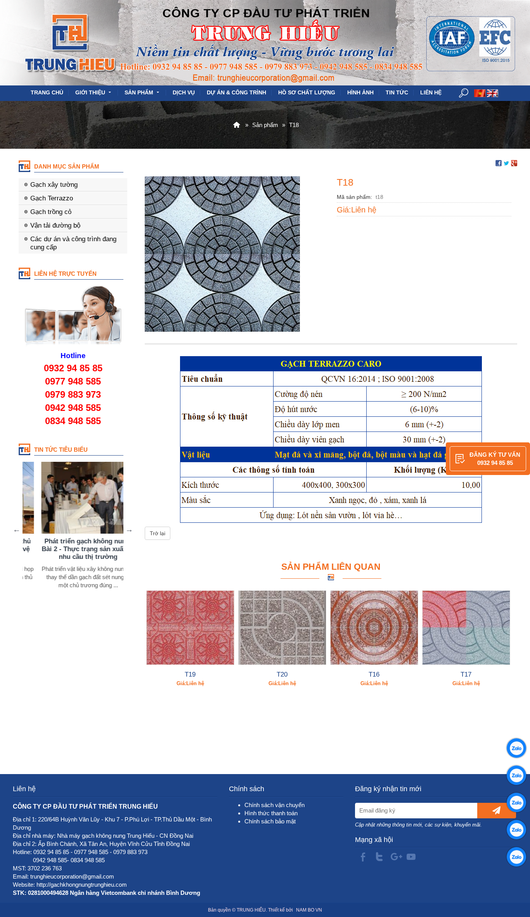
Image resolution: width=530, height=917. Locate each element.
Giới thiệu (90, 93)
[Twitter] (379, 857)
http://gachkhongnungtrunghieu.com (81, 884)
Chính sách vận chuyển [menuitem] (274, 805)
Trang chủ (47, 93)
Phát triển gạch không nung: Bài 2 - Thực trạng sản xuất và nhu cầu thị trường (72, 549)
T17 (466, 674)
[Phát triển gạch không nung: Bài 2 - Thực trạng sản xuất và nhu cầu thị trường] (72, 498)
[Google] (395, 857)
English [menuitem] (493, 93)
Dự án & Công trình (236, 93)
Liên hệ (431, 93)
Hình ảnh (360, 93)
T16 (374, 674)
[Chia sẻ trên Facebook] (498, 162)
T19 (190, 674)
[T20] (282, 627)
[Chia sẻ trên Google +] (514, 162)
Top (511, 880)
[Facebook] (363, 857)
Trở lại (157, 533)
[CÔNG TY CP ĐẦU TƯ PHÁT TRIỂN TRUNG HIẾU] (236, 125)
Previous (17, 529)
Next (129, 529)
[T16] (374, 627)
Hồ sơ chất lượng (306, 93)
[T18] (222, 253)
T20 (282, 674)
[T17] (466, 627)
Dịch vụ (184, 93)
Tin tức (397, 93)
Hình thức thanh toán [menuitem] (271, 813)
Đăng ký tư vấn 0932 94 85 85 (494, 458)
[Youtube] (411, 857)
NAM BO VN (309, 910)
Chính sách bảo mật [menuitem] (270, 821)
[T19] (190, 627)
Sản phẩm (139, 93)
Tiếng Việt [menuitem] (480, 93)
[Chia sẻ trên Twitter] (506, 162)
